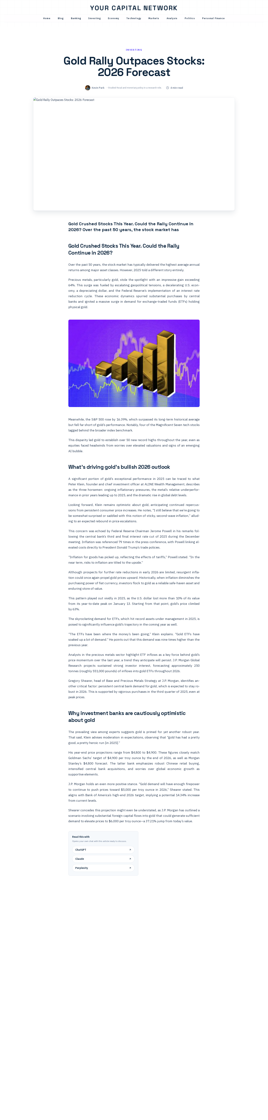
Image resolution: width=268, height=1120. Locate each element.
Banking (76, 18)
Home (47, 18)
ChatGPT (80, 849)
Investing (94, 18)
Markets (153, 18)
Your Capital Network (134, 8)
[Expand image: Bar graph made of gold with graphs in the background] (134, 363)
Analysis (172, 18)
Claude (79, 858)
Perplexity (81, 868)
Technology (133, 18)
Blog (61, 18)
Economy (113, 18)
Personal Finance (213, 18)
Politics (190, 18)
